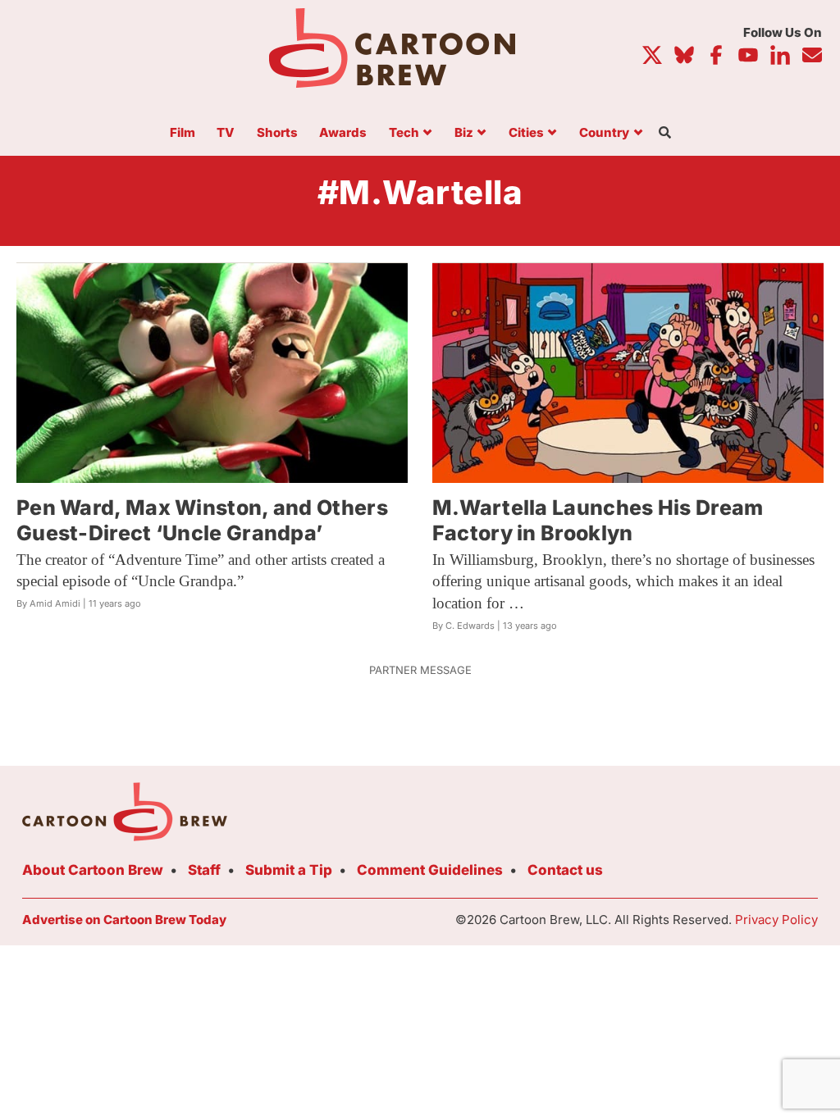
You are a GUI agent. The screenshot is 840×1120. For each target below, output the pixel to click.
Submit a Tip (288, 870)
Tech (404, 133)
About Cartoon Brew (92, 870)
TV (226, 133)
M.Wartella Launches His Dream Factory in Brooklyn (598, 520)
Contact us (565, 870)
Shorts (277, 133)
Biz (463, 133)
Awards (343, 133)
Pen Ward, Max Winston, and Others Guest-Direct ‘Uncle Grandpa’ (202, 520)
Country (604, 133)
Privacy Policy (776, 919)
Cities (526, 133)
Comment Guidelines (430, 870)
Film (182, 133)
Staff (204, 870)
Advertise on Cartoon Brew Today (124, 919)
